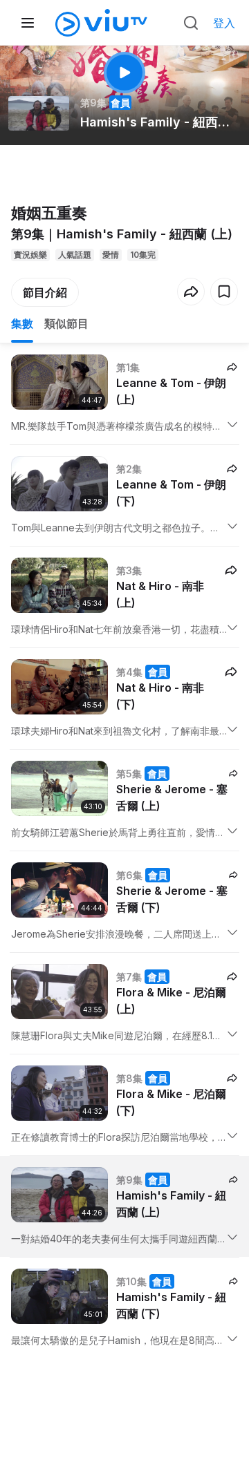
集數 (22, 323)
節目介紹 (45, 292)
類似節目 (66, 323)
